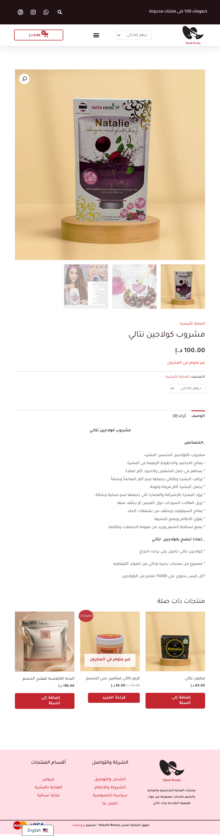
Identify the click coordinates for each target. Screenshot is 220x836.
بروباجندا (78, 825)
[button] (60, 12)
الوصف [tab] (198, 416)
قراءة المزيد (113, 698)
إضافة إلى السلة (181, 701)
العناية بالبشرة (192, 324)
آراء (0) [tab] (179, 416)
